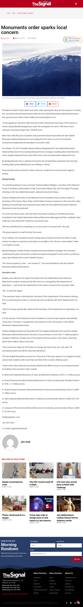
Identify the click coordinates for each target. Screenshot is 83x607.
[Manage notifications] (78, 602)
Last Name (60, 541)
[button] (6, 4)
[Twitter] (71, 603)
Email (32, 550)
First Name (34, 541)
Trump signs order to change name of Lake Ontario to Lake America (40, 518)
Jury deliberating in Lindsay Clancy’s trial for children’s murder (67, 518)
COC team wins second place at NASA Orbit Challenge (67, 484)
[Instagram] (75, 603)
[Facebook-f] (66, 603)
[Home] (4, 13)
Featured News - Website (25, 13)
